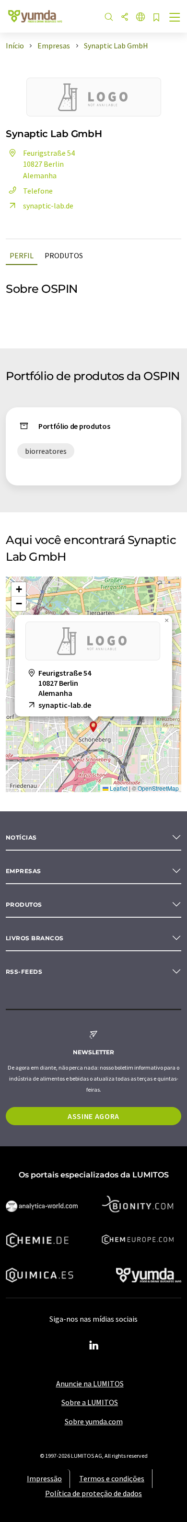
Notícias (21, 837)
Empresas (23, 871)
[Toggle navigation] (175, 18)
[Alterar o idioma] (140, 17)
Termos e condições (111, 1478)
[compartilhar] (124, 17)
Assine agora (93, 1116)
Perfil (22, 255)
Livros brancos (35, 938)
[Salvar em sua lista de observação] (156, 17)
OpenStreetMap (158, 788)
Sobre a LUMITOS (89, 1402)
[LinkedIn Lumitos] (93, 1345)
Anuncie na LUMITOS (90, 1383)
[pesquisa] (109, 17)
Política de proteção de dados (93, 1493)
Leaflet (118, 788)
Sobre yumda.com (94, 1421)
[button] (93, 726)
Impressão (44, 1478)
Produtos (64, 255)
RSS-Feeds (24, 971)
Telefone (38, 191)
